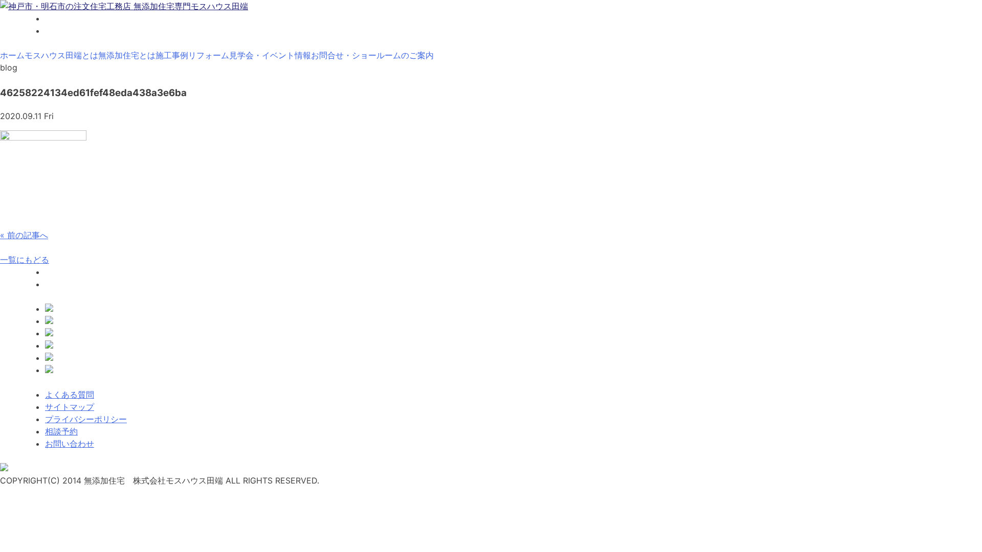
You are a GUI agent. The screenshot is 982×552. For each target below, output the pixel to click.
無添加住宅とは (126, 55)
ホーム (12, 55)
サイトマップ (69, 407)
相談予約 (61, 431)
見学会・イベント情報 (270, 55)
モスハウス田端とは (61, 55)
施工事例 (171, 55)
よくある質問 (69, 394)
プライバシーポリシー (86, 419)
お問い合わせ (69, 444)
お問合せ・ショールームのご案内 (372, 55)
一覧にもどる (24, 260)
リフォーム (208, 55)
